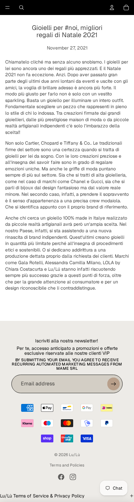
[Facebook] (61, 477)
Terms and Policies (67, 465)
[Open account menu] (112, 7)
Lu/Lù (74, 454)
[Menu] (7, 7)
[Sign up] (113, 384)
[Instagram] (73, 477)
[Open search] (21, 7)
